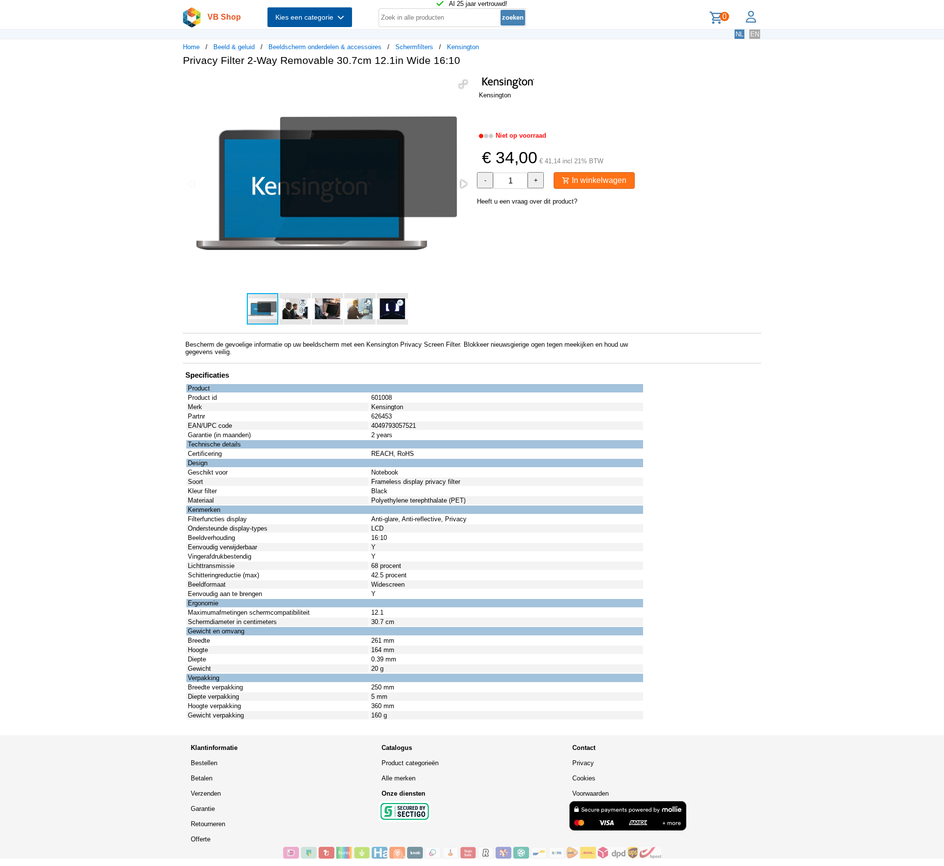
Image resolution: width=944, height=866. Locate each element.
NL (739, 34)
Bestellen (204, 763)
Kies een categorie (306, 17)
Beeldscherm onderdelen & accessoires (325, 47)
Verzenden (206, 793)
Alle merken (398, 778)
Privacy (583, 763)
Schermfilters (414, 47)
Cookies (583, 778)
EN (754, 34)
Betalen (201, 778)
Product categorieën (410, 763)
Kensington (463, 47)
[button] (463, 84)
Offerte (200, 839)
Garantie (203, 808)
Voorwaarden (590, 793)
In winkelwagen (598, 180)
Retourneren (208, 824)
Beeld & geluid (234, 47)
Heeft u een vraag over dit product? (527, 201)
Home (191, 47)
